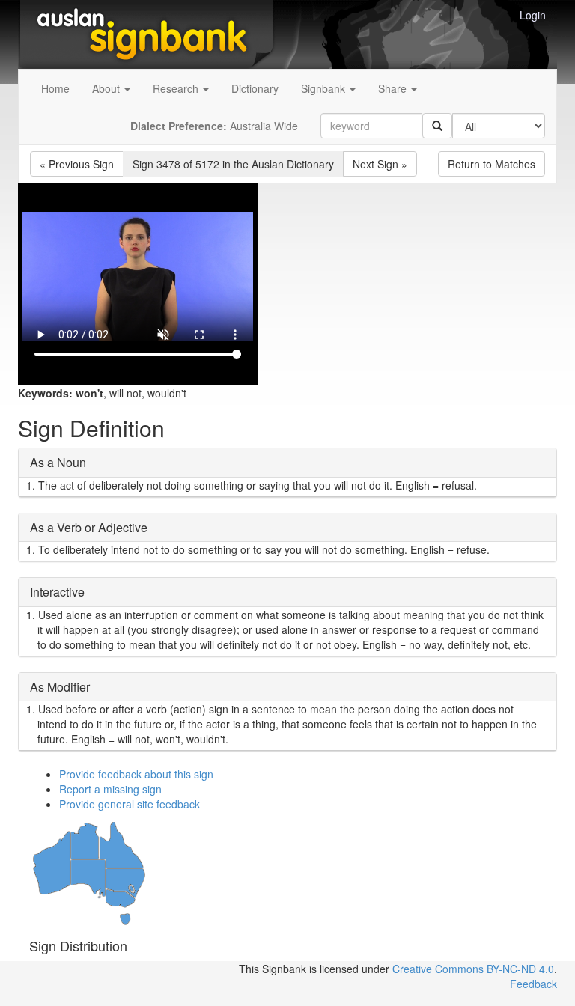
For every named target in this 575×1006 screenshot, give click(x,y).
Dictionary (255, 88)
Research (177, 88)
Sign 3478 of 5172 (233, 163)
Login (533, 14)
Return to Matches (491, 163)
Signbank (324, 88)
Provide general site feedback (129, 803)
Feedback (533, 983)
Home (55, 88)
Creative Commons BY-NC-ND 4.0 (473, 968)
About (107, 88)
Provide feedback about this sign (136, 773)
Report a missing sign (110, 788)
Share (394, 88)
